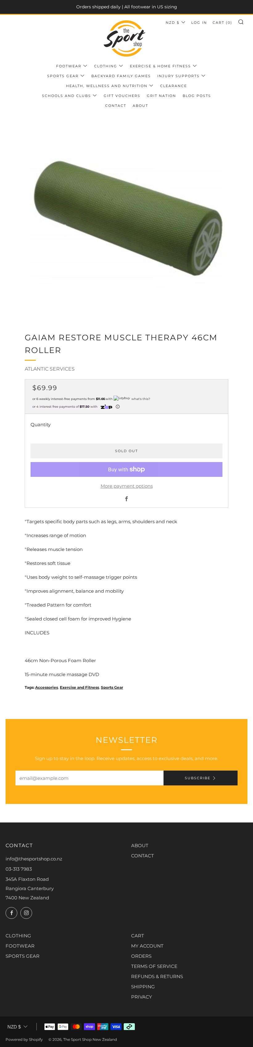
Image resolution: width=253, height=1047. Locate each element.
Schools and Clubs (66, 96)
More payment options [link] (127, 486)
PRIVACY (141, 997)
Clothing (105, 66)
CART (137, 936)
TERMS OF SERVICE (154, 966)
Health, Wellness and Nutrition (106, 86)
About (140, 105)
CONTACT (142, 856)
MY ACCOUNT (147, 946)
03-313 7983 (19, 869)
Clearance (173, 86)
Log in (199, 22)
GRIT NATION (161, 96)
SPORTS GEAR (22, 956)
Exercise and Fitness (79, 687)
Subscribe (197, 778)
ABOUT (139, 845)
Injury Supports (178, 76)
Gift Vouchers (122, 96)
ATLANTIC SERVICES (50, 369)
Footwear (68, 66)
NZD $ (173, 22)
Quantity (41, 424)
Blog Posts (197, 96)
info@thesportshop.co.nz (34, 859)
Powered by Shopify (24, 1039)
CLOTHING (18, 936)
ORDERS (141, 956)
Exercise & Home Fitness (160, 66)
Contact (115, 105)
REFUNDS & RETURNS (157, 976)
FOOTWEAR (20, 946)
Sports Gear (63, 76)
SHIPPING (143, 987)
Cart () (222, 22)
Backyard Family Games (121, 76)
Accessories (46, 687)
